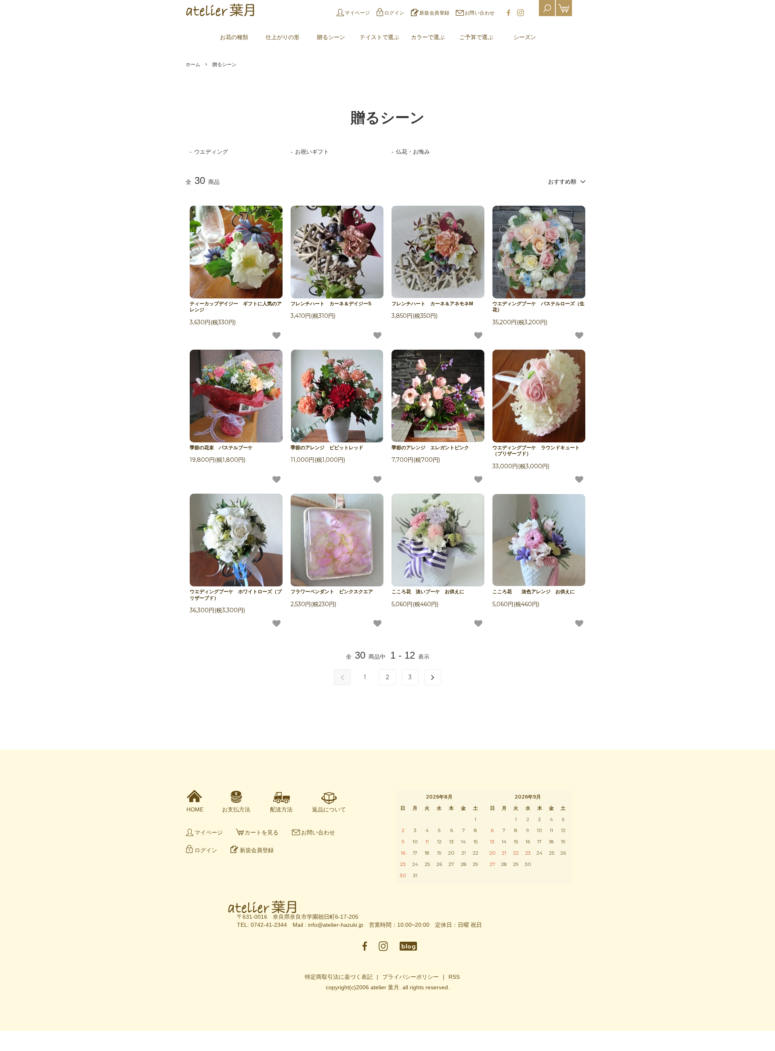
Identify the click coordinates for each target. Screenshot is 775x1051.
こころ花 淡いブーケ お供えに (428, 591)
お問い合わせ (480, 13)
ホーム (193, 64)
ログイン (394, 13)
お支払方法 (236, 809)
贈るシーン (224, 64)
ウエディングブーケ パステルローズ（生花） (538, 307)
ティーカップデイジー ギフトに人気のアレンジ (236, 307)
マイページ (357, 13)
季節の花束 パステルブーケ (221, 447)
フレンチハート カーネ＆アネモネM (432, 304)
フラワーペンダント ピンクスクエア (332, 591)
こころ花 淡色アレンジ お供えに (533, 591)
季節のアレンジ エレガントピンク (430, 447)
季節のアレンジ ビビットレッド (327, 447)
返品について (329, 809)
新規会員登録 (434, 13)
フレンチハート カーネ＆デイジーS (333, 304)
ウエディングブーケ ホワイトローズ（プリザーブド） (236, 595)
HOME (194, 809)
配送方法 (281, 809)
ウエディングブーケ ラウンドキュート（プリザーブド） (536, 451)
